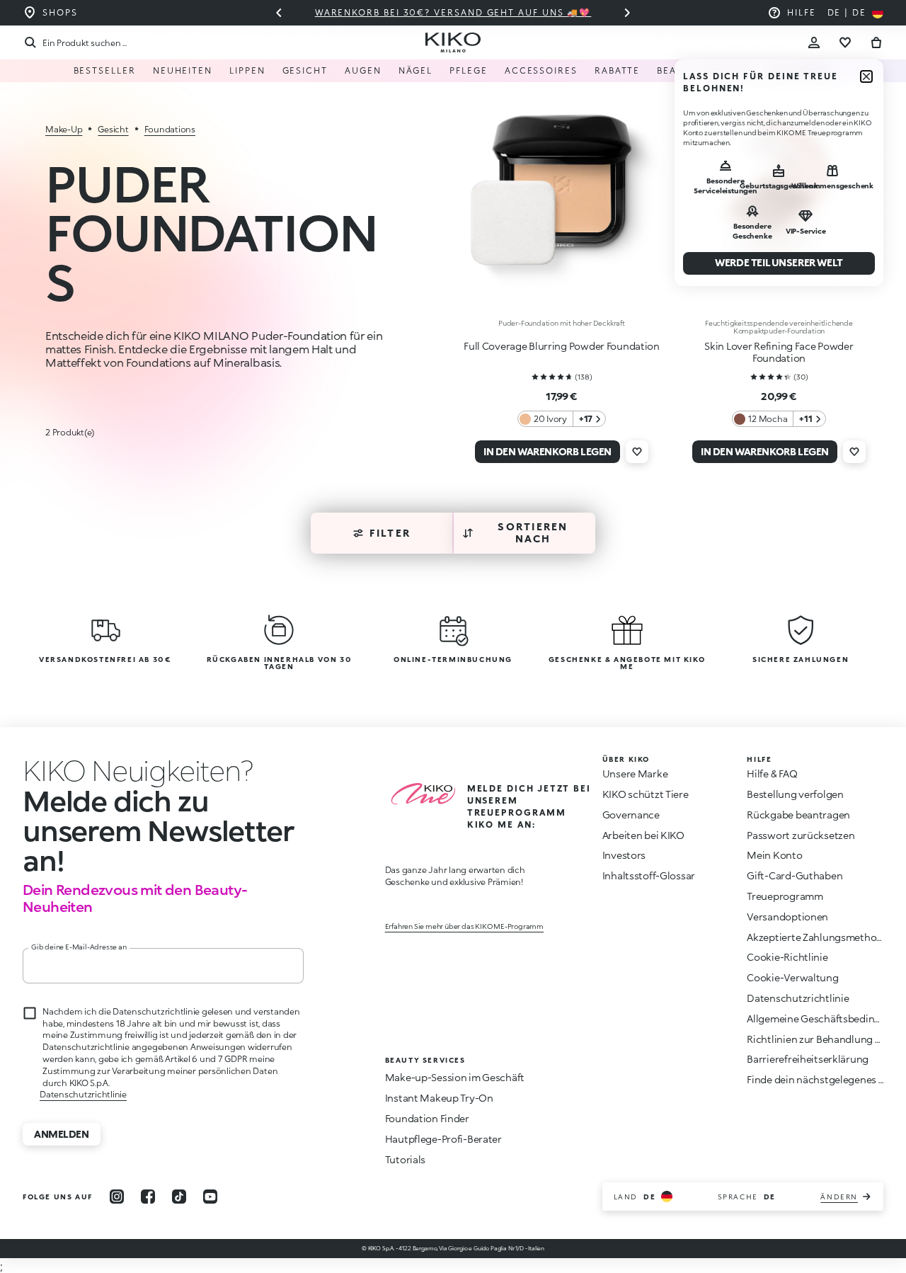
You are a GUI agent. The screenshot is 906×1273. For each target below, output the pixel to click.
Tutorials (405, 1159)
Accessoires (541, 70)
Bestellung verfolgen (795, 794)
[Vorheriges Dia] (279, 13)
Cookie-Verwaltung (792, 977)
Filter (390, 533)
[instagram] (117, 1196)
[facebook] (148, 1196)
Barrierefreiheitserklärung (807, 1059)
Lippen (247, 70)
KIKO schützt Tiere (645, 794)
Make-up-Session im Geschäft (454, 1077)
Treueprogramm (784, 896)
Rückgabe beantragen (798, 815)
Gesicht (305, 70)
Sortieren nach (533, 532)
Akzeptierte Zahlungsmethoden (820, 937)
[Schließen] (866, 76)
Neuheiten (182, 70)
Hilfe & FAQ (772, 773)
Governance (631, 815)
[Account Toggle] (814, 42)
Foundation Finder (427, 1118)
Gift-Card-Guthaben (794, 875)
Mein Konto (774, 855)
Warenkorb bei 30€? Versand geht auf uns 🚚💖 (423, 12)
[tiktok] (179, 1196)
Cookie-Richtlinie (787, 957)
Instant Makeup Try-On (439, 1098)
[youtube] (210, 1196)
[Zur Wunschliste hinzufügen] (637, 451)
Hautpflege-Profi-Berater (443, 1139)
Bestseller (105, 70)
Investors (624, 855)
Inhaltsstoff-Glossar (648, 875)
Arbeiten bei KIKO (643, 835)
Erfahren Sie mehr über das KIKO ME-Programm (464, 926)
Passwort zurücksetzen (800, 835)
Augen (363, 70)
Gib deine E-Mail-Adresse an (79, 946)
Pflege (468, 70)
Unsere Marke (635, 773)
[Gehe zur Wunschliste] (845, 42)
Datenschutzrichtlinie (83, 1094)
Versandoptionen (787, 916)
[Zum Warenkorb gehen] (876, 42)
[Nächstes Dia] (627, 13)
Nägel (415, 70)
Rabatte (617, 70)
